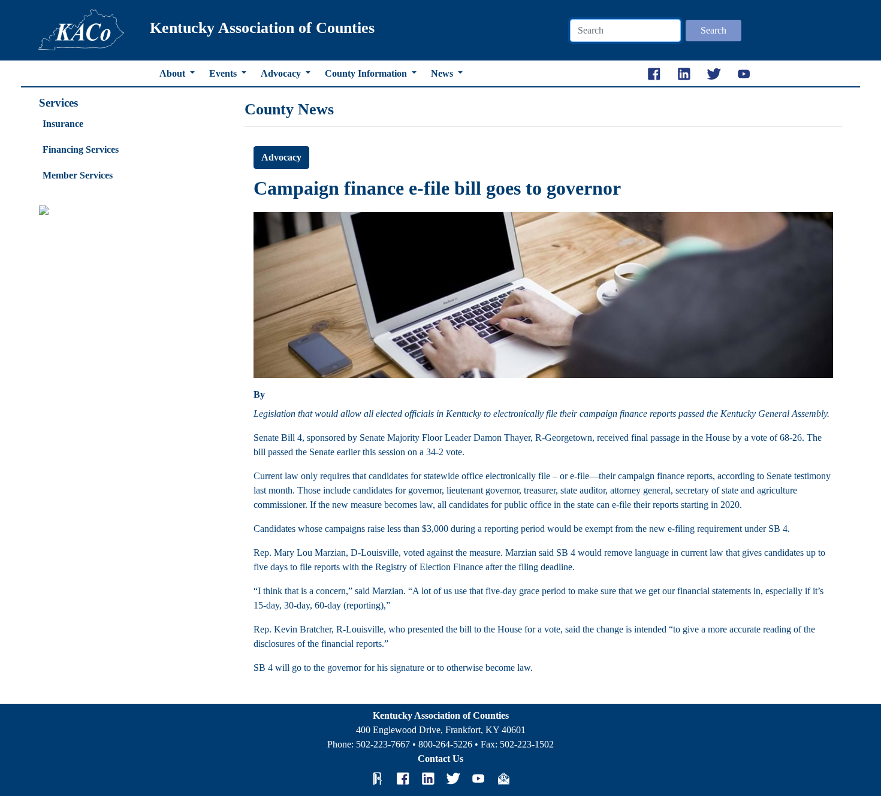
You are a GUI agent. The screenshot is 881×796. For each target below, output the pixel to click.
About (173, 73)
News (443, 73)
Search (713, 30)
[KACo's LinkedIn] (428, 778)
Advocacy (282, 73)
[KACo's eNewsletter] (503, 778)
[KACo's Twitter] (453, 778)
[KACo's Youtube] (478, 778)
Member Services (78, 175)
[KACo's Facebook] (402, 778)
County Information (367, 73)
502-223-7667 (383, 744)
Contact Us (440, 758)
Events (224, 73)
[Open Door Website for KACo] (377, 778)
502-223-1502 (527, 744)
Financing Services (81, 149)
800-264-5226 (445, 744)
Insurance (63, 124)
